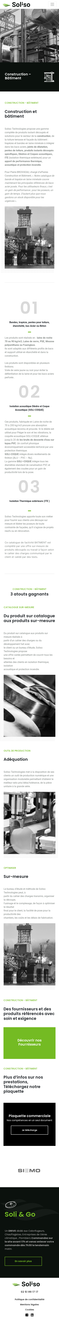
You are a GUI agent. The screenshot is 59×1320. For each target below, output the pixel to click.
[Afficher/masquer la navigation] (52, 4)
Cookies (29, 1309)
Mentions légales (29, 1304)
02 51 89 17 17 (29, 1292)
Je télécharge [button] (29, 1130)
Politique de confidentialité (29, 1299)
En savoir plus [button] (23, 1261)
